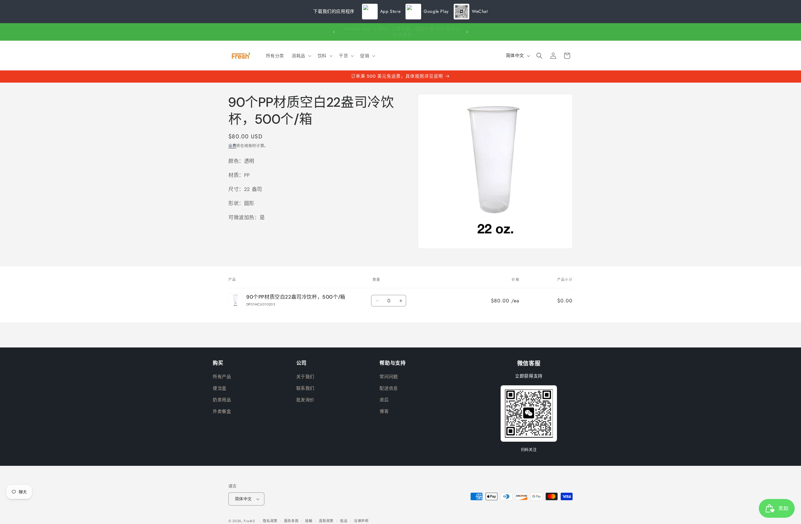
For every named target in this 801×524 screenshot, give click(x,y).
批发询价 (305, 400)
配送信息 (389, 388)
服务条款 (291, 520)
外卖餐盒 (222, 411)
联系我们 (305, 388)
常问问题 (389, 376)
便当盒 (220, 388)
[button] (301, 55)
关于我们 (305, 376)
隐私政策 (270, 520)
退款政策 (326, 520)
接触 (308, 520)
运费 (232, 146)
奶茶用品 (222, 400)
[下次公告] (467, 32)
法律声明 (361, 520)
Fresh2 (249, 520)
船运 (343, 520)
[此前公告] (334, 32)
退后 (384, 400)
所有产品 (222, 376)
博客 (384, 411)
